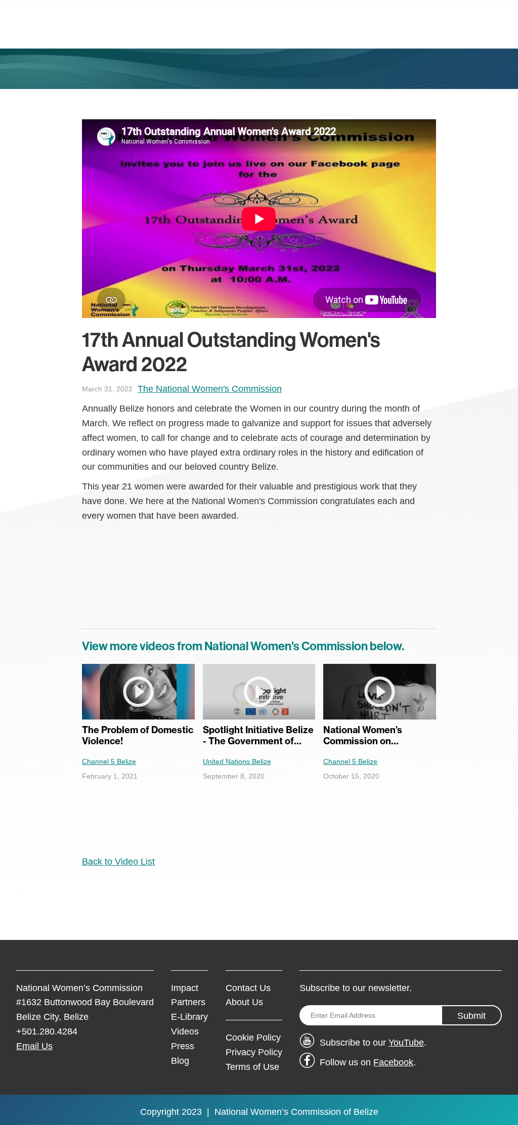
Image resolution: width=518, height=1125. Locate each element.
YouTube (406, 1043)
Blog (180, 1061)
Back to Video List (118, 862)
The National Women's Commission (210, 389)
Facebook (393, 1062)
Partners (188, 1002)
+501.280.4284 (46, 1031)
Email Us (34, 1046)
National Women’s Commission (277, 1112)
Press (182, 1046)
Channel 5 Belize (109, 761)
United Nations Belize (237, 761)
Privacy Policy (254, 1052)
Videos (185, 1031)
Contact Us (248, 988)
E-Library (189, 1017)
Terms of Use (252, 1067)
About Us (244, 1002)
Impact (184, 988)
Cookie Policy (253, 1037)
